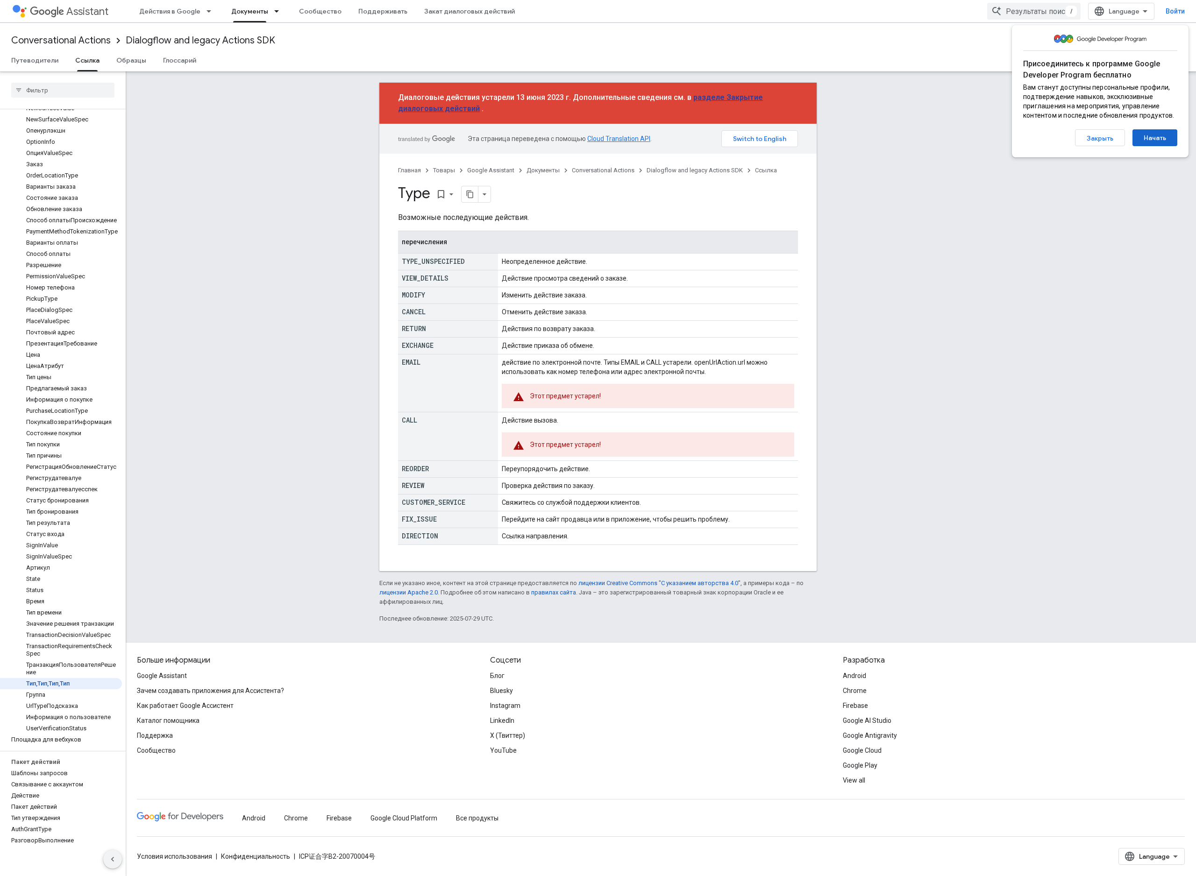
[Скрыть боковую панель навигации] (112, 859)
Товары (444, 170)
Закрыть (1100, 138)
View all (854, 780)
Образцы (131, 60)
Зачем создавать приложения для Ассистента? (210, 690)
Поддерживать (382, 11)
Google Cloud (862, 750)
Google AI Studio (867, 720)
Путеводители (34, 60)
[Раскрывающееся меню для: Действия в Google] (211, 11)
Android (854, 675)
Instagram (505, 705)
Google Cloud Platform (403, 818)
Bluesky (501, 690)
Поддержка (155, 735)
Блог (497, 675)
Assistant (87, 11)
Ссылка (87, 60)
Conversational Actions (61, 40)
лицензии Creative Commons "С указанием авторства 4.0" (659, 582)
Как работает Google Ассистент (185, 705)
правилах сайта (553, 592)
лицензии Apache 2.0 (408, 592)
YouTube (503, 750)
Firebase (855, 705)
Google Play (860, 765)
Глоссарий (179, 60)
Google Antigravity (870, 735)
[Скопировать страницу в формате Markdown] (470, 194)
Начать (1155, 138)
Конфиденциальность (255, 856)
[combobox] (1034, 11)
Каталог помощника (168, 720)
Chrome (855, 690)
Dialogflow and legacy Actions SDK (200, 40)
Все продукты (477, 818)
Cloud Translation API (618, 138)
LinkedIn (502, 720)
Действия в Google (169, 11)
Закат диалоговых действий (469, 11)
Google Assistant (490, 170)
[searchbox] (62, 90)
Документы (249, 11)
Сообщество (320, 11)
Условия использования (174, 856)
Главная (409, 170)
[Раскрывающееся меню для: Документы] (279, 11)
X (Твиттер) (507, 735)
